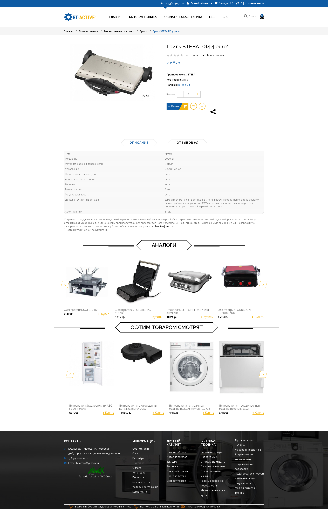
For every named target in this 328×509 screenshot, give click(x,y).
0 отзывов (192, 55)
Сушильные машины (213, 466)
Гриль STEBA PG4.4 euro (167, 31)
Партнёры (138, 458)
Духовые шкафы (245, 440)
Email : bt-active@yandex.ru (83, 463)
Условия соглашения (145, 487)
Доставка (138, 463)
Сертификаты (140, 448)
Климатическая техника (183, 17)
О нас (135, 453)
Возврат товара (176, 480)
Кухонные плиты (245, 478)
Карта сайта (139, 491)
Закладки (172, 461)
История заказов (177, 457)
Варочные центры (211, 452)
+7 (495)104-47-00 (78, 458)
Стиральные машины (213, 461)
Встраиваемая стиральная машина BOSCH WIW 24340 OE (189, 407)
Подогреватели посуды (249, 473)
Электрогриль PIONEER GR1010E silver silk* (188, 311)
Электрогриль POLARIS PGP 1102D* (133, 311)
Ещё (212, 17)
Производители (176, 476)
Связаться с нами (177, 471)
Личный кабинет (176, 452)
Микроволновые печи (248, 449)
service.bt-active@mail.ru (159, 226)
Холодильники (209, 457)
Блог (226, 17)
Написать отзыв (214, 55)
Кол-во (171, 94)
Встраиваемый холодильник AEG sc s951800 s (90, 407)
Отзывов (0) (188, 142)
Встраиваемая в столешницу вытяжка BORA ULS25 (138, 407)
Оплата (136, 467)
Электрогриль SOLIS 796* (81, 310)
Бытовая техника (143, 17)
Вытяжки (240, 445)
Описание (139, 142)
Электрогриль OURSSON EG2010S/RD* (234, 311)
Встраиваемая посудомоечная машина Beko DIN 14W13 (239, 407)
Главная (115, 17)
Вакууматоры (243, 483)
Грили (143, 31)
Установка (138, 472)
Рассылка (172, 466)
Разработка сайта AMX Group (96, 476)
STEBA (191, 74)
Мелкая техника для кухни (119, 31)
